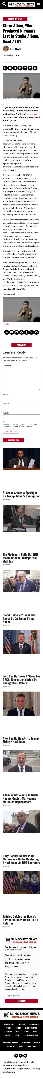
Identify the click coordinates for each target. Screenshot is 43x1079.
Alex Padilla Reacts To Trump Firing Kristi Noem (21, 740)
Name (6, 394)
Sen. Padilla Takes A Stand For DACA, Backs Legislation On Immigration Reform (21, 679)
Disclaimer (26, 1042)
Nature (17, 1035)
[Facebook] (25, 1056)
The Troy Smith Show (31, 1035)
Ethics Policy (31, 1046)
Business (9, 1031)
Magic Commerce (9, 1071)
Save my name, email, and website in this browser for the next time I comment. (20, 425)
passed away (33, 114)
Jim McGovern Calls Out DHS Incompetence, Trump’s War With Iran (20, 557)
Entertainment (34, 1024)
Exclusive (22, 1024)
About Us (37, 1042)
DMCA (21, 1046)
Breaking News (9, 1024)
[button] (38, 4)
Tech (17, 1031)
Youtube (6, 324)
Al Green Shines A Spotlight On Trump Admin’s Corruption (21, 494)
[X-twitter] (21, 1056)
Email (6, 404)
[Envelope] (16, 1056)
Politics (8, 1028)
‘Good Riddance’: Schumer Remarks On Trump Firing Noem (19, 618)
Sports (18, 1028)
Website (6, 413)
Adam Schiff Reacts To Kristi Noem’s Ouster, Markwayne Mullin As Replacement (20, 798)
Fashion (7, 1035)
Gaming (26, 1031)
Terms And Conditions (10, 1042)
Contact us (10, 1046)
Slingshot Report (31, 1028)
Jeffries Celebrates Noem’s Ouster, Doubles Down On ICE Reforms (21, 919)
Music (35, 1031)
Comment (7, 365)
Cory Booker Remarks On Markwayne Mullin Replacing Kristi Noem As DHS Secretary (21, 859)
